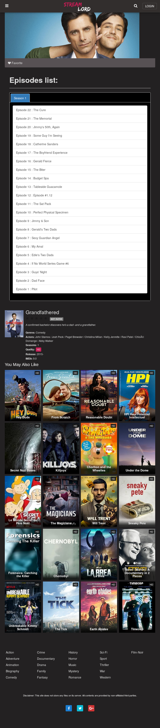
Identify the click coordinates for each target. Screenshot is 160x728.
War (102, 671)
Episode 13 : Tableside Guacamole (39, 187)
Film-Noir (137, 652)
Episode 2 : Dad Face (30, 280)
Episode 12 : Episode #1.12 (34, 195)
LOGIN (149, 6)
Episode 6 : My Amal (29, 246)
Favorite (16, 63)
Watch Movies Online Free (78, 6)
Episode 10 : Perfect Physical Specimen (42, 212)
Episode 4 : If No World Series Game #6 (42, 263)
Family (41, 671)
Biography (12, 671)
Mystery (74, 671)
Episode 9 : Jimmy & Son (32, 221)
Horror (73, 658)
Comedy (40, 332)
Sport (103, 658)
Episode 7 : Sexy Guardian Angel (38, 238)
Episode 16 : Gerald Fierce (33, 161)
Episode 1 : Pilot (26, 289)
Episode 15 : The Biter (30, 169)
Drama (41, 665)
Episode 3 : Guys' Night (31, 272)
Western (105, 677)
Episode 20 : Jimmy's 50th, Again (38, 127)
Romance (75, 677)
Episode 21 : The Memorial (34, 118)
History (73, 652)
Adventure (12, 658)
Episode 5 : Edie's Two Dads (35, 255)
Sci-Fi (103, 652)
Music (72, 665)
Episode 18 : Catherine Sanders (37, 144)
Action (10, 652)
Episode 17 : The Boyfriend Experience (42, 152)
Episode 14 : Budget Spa (32, 178)
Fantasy (42, 677)
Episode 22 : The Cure (31, 110)
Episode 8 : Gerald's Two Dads (36, 229)
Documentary (46, 658)
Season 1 (20, 98)
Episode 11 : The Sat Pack (33, 204)
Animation (12, 665)
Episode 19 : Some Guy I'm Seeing (39, 135)
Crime (41, 652)
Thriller (104, 665)
